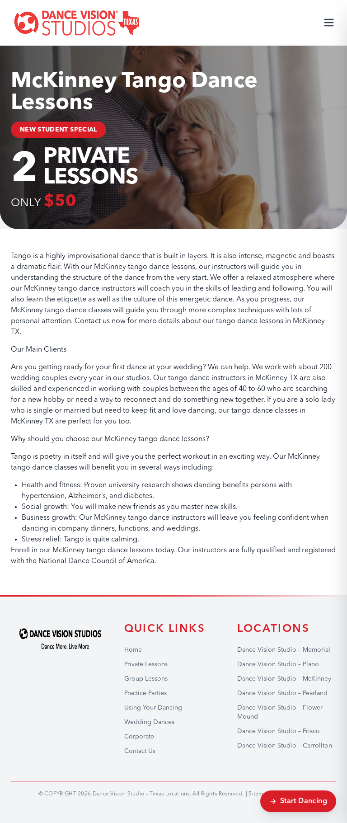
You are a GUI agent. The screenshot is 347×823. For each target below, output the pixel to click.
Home (133, 650)
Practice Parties (145, 693)
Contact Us (139, 751)
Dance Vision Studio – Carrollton (284, 746)
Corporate (139, 737)
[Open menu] (329, 22)
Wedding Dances (149, 722)
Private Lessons (146, 664)
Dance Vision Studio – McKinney (284, 679)
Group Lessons (146, 679)
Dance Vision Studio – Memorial (283, 650)
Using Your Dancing (153, 708)
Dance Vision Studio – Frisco (278, 731)
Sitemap (259, 794)
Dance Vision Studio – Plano (278, 664)
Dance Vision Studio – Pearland (282, 693)
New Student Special (58, 130)
